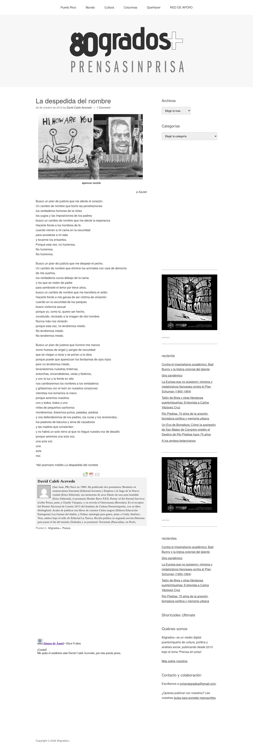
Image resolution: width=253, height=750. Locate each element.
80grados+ (54, 528)
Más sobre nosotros (174, 661)
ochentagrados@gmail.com (198, 683)
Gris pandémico (172, 375)
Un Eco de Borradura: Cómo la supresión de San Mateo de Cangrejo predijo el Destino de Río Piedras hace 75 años (189, 429)
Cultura (109, 7)
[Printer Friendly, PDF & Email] (91, 474)
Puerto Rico (68, 7)
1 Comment (103, 107)
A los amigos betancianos (179, 440)
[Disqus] (91, 587)
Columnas (130, 7)
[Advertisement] (189, 204)
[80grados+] (127, 69)
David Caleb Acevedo (56, 481)
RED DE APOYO (181, 7)
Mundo (90, 7)
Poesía (66, 528)
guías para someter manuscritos (195, 698)
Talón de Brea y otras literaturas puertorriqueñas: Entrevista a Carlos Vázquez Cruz (185, 402)
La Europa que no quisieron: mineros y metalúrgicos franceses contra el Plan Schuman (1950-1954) (187, 386)
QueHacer (153, 7)
